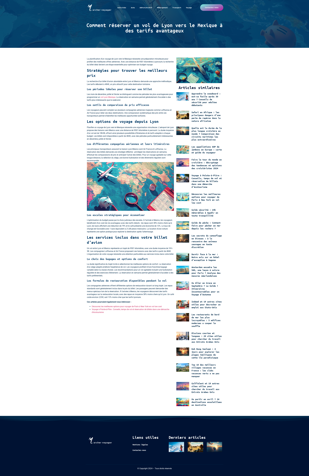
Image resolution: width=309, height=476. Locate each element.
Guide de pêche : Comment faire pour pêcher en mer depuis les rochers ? (206, 225)
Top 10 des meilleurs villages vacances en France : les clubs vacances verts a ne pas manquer (205, 370)
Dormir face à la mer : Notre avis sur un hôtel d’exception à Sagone (205, 257)
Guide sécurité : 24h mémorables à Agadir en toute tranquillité (205, 213)
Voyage (189, 8)
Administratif (146, 8)
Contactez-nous (139, 450)
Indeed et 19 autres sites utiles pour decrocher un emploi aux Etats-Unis (207, 304)
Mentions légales (140, 445)
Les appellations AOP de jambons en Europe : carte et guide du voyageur (207, 149)
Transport (176, 8)
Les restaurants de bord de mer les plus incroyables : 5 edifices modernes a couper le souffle (206, 320)
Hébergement (162, 8)
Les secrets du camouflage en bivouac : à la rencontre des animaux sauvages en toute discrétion (207, 241)
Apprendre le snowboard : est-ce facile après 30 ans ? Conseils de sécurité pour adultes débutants (206, 99)
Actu (133, 8)
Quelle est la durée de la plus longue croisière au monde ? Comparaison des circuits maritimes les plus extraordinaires (207, 134)
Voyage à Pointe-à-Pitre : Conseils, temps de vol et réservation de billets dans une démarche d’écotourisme (207, 181)
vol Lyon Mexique (108, 97)
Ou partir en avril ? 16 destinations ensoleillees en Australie (207, 402)
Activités (121, 8)
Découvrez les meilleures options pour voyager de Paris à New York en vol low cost (127, 306)
